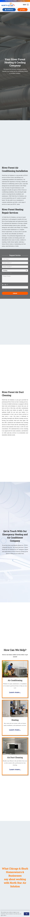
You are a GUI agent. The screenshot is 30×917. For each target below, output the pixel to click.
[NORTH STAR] (7, 4)
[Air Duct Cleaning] (15, 746)
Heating (15, 720)
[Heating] (15, 708)
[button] (26, 5)
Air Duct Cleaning (15, 757)
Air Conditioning (15, 680)
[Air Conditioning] (15, 669)
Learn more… (15, 692)
